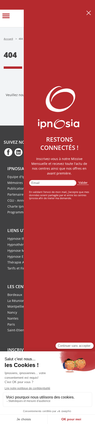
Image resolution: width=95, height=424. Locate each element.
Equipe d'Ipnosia (20, 177)
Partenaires (16, 194)
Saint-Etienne (17, 330)
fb (8, 152)
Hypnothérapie (18, 244)
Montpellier (16, 306)
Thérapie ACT (17, 262)
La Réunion (16, 300)
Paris (11, 324)
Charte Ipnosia (18, 206)
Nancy (12, 312)
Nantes (12, 318)
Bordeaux (14, 294)
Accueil (8, 38)
